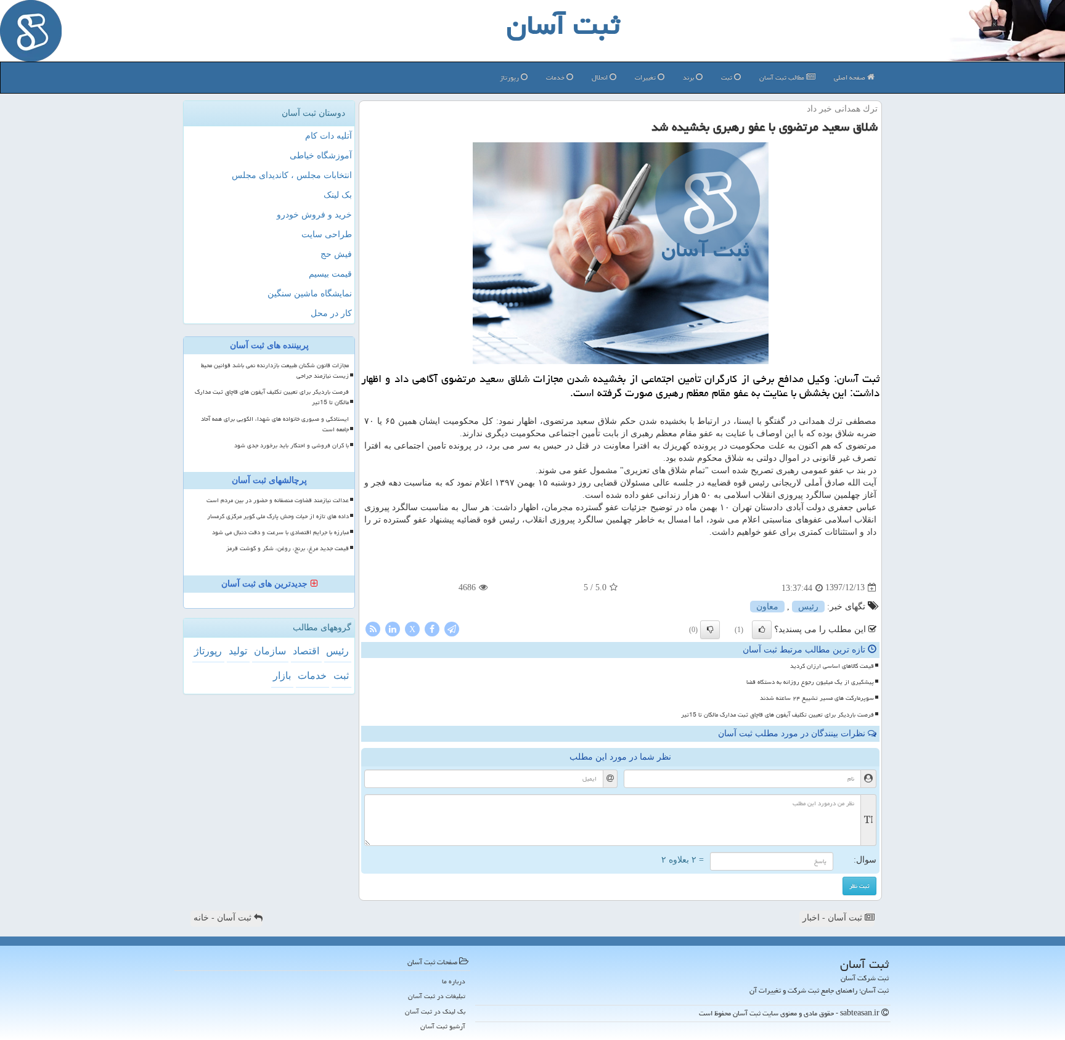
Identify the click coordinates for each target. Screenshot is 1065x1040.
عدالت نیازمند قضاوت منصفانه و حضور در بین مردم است (277, 500)
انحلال (601, 77)
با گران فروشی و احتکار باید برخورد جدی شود (291, 445)
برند (689, 77)
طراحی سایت (326, 234)
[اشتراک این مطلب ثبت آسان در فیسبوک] (432, 628)
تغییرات (646, 77)
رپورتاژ (510, 77)
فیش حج (336, 254)
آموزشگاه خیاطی (321, 155)
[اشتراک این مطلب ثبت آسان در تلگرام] (451, 628)
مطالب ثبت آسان (782, 77)
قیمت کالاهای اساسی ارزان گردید (832, 666)
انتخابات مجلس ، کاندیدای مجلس (292, 175)
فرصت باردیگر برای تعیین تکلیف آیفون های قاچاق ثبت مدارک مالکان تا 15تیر (777, 715)
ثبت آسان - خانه (224, 917)
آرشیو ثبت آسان (442, 1026)
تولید (238, 651)
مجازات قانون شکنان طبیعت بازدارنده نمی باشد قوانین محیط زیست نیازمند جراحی (275, 370)
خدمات (556, 77)
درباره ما (453, 981)
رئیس (808, 606)
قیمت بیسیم (330, 273)
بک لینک (338, 195)
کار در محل (331, 313)
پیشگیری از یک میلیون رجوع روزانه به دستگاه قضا (810, 682)
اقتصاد (306, 651)
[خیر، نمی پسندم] (710, 629)
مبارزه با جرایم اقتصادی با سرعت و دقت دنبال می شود (280, 532)
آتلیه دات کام (328, 135)
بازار (282, 675)
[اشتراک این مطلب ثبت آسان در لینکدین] (392, 628)
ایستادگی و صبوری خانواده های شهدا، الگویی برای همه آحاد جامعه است (275, 424)
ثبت (727, 77)
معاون (767, 606)
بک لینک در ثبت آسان (435, 1011)
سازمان (270, 651)
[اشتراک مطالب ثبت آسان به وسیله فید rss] (373, 628)
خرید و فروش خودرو (314, 214)
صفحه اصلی (850, 77)
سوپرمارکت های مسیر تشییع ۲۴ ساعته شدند (817, 698)
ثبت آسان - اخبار (833, 917)
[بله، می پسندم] (762, 629)
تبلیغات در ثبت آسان (436, 995)
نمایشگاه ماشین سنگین (309, 293)
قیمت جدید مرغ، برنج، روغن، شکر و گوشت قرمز (287, 548)
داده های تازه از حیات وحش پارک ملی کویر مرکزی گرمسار (278, 516)
